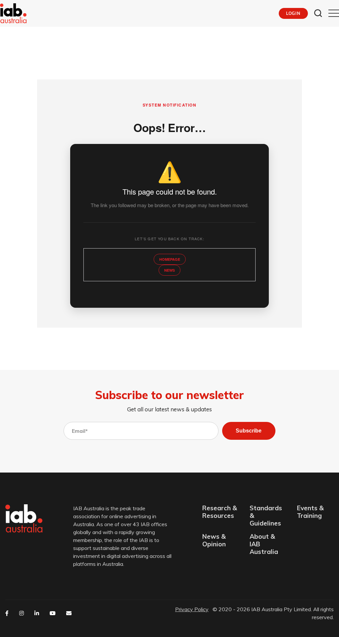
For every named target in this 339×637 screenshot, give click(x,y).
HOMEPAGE (169, 259)
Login (293, 13)
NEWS (169, 270)
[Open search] (318, 13)
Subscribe (249, 430)
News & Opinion (214, 540)
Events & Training (310, 512)
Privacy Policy (192, 609)
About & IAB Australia (264, 544)
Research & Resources (219, 512)
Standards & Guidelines (266, 515)
